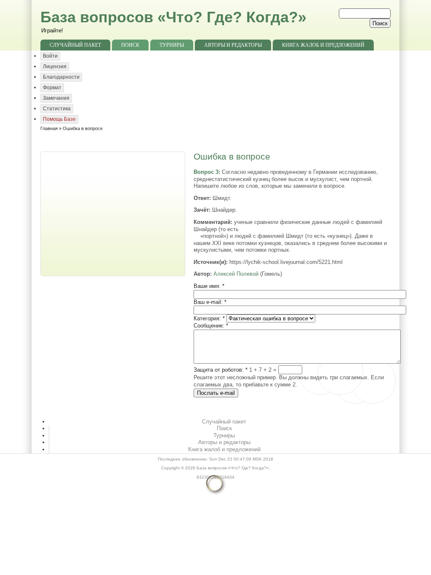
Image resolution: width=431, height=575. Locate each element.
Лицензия (55, 66)
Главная (49, 128)
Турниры (172, 45)
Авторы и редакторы (233, 45)
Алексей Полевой (235, 274)
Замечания (56, 98)
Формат (52, 88)
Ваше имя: (209, 286)
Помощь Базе (59, 119)
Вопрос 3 (206, 172)
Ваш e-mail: (210, 302)
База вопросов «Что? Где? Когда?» (173, 17)
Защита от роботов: (220, 370)
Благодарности (61, 77)
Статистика (57, 109)
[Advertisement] (113, 213)
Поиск (130, 45)
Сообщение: (211, 325)
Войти (50, 56)
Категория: (209, 318)
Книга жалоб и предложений (323, 45)
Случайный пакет (75, 45)
